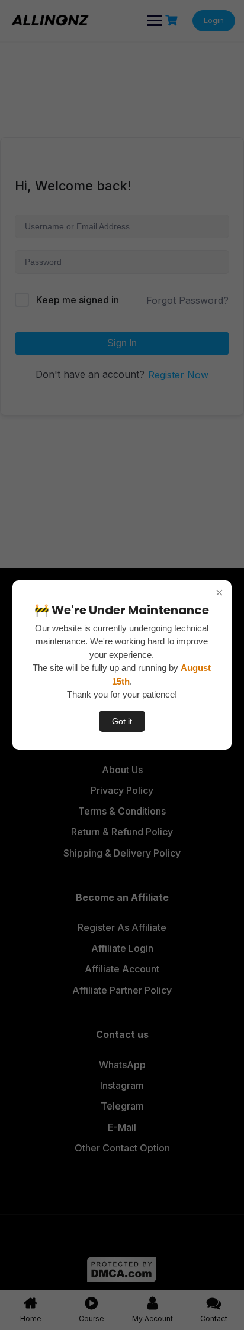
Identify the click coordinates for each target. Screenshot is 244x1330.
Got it (122, 721)
